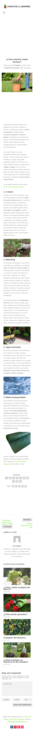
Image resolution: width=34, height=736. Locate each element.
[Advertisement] (17, 34)
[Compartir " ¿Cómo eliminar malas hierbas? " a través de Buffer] (27, 478)
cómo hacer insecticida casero (13, 187)
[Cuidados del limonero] (17, 627)
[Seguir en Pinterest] (15, 727)
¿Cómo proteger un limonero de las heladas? (15, 661)
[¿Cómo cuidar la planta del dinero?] (17, 576)
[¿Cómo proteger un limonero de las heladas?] (17, 650)
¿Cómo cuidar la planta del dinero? (16, 588)
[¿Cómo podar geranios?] (17, 603)
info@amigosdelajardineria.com (17, 722)
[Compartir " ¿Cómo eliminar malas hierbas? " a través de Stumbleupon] (13, 481)
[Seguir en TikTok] (18, 727)
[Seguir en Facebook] (11, 727)
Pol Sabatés (17, 65)
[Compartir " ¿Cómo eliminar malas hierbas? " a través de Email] (17, 481)
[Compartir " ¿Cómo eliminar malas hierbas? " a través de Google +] (13, 478)
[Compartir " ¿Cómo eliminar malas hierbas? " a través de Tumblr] (17, 478)
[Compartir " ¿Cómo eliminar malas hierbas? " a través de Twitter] (10, 478)
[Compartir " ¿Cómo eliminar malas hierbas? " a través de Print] (20, 481)
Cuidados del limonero (14, 638)
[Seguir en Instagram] (22, 727)
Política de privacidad (17, 719)
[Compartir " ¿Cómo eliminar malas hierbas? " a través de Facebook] (6, 478)
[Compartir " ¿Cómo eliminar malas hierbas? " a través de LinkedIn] (24, 478)
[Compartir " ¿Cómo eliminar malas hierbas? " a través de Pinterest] (20, 478)
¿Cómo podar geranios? (15, 614)
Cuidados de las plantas (11, 68)
